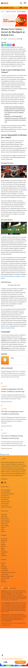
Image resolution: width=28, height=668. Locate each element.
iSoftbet (3, 542)
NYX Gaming (4, 555)
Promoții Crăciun (5, 505)
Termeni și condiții (5, 578)
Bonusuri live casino (5, 501)
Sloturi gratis (4, 514)
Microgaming (4, 540)
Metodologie (4, 566)
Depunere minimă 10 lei (6, 507)
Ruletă (2, 529)
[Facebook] (2, 45)
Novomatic (3, 546)
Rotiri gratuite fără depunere (7, 493)
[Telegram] (11, 45)
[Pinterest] (13, 45)
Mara (5, 38)
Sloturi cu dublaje (5, 525)
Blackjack (3, 531)
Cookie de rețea (4, 574)
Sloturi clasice (4, 516)
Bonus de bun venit (5, 497)
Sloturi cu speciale (5, 520)
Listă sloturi (3, 581)
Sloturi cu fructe (4, 518)
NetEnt (2, 548)
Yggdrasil (3, 553)
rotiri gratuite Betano (9, 328)
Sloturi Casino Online (5, 490)
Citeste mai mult (5, 401)
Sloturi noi (3, 527)
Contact (3, 565)
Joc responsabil (4, 570)
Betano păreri (17, 157)
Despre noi (3, 563)
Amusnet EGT (4, 538)
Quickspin (3, 544)
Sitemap (3, 580)
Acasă (2, 11)
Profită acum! (20, 662)
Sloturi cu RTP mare (5, 522)
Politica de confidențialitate (7, 576)
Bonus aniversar (4, 499)
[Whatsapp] (5, 45)
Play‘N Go (3, 550)
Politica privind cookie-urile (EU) (8, 572)
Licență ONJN (4, 568)
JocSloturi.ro (3, 590)
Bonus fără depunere (6, 492)
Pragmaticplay (4, 552)
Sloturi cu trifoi (4, 523)
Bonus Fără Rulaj (5, 495)
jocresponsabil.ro (8, 620)
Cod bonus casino (5, 503)
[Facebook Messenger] (8, 45)
